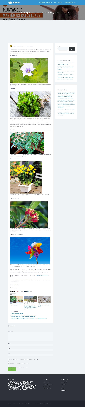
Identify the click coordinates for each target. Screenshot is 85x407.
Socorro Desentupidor (70, 109)
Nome (9, 343)
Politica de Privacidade (48, 383)
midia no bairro (16, 46)
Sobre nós (63, 383)
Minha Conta (63, 390)
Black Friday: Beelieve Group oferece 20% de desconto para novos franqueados (65, 113)
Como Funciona (46, 386)
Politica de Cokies (47, 381)
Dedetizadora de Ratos (42, 275)
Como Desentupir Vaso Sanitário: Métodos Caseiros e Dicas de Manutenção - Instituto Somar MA (66, 93)
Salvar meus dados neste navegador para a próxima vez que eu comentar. (23, 359)
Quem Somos (49, 2)
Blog (55, 2)
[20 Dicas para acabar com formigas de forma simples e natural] (44, 299)
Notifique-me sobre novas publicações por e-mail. (18, 366)
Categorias (59, 2)
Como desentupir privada (17, 313)
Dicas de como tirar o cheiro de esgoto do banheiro (23, 316)
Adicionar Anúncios (69, 2)
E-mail (9, 348)
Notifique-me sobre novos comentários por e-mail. (18, 363)
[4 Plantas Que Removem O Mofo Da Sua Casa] (16, 299)
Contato (63, 388)
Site (9, 353)
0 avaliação (30, 46)
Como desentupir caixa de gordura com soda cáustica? (24, 314)
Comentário (10, 331)
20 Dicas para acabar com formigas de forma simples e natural (44, 305)
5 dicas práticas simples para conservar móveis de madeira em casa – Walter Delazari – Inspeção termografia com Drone (66, 100)
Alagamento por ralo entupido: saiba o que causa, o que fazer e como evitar (29, 318)
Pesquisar (59, 46)
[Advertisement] (42, 33)
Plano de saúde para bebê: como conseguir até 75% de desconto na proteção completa (65, 68)
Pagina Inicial (42, 2)
